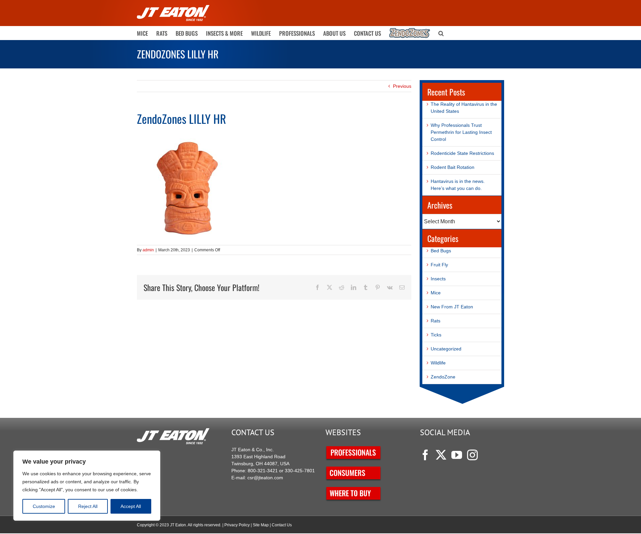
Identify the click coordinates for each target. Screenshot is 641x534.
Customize (44, 506)
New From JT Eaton (452, 306)
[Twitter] (441, 455)
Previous (402, 86)
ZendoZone (443, 376)
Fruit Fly (439, 264)
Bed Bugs (441, 250)
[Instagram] (472, 455)
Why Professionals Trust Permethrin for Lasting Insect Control (461, 132)
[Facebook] (425, 455)
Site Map (261, 525)
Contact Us (282, 525)
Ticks (436, 334)
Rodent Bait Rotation (452, 167)
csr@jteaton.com (265, 477)
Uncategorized (446, 348)
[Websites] (354, 449)
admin (148, 250)
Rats (435, 320)
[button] (441, 33)
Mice (436, 292)
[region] (86, 486)
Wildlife (438, 362)
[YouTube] (456, 455)
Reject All (87, 506)
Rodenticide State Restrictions (462, 153)
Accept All (131, 506)
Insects (438, 278)
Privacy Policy (237, 525)
